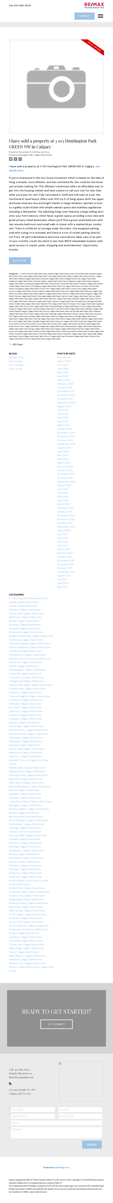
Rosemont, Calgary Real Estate (67, 321)
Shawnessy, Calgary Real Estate (26, 906)
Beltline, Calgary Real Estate (77, 276)
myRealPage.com (61, 1167)
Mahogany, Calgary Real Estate (25, 805)
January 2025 (64, 428)
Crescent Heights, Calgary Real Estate (46, 291)
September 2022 (66, 526)
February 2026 (65, 383)
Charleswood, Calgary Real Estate (36, 284)
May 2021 (62, 586)
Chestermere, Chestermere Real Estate (64, 284)
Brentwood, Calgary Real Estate (52, 279)
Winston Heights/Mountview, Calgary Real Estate (42, 339)
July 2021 (62, 579)
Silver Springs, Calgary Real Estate (37, 329)
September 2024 (66, 444)
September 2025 (66, 402)
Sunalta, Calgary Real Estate (24, 933)
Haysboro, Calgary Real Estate (64, 301)
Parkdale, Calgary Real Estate (39, 316)
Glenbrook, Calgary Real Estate (60, 299)
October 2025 (65, 398)
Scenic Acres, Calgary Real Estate (27, 326)
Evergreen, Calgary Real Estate (25, 718)
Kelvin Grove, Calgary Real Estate (36, 306)
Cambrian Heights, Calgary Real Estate (47, 281)
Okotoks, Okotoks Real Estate (83, 314)
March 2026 (63, 380)
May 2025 (62, 417)
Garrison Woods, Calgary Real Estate (29, 733)
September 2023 (66, 481)
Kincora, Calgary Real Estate (90, 306)
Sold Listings (15, 368)
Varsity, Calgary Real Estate (28, 336)
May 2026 (62, 372)
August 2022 (64, 530)
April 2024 (63, 459)
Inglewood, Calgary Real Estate (25, 779)
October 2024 (65, 440)
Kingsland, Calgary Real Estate (20, 309)
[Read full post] (56, 88)
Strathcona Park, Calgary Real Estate (47, 331)
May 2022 (62, 541)
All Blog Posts (16, 357)
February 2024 (65, 466)
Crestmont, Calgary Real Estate (72, 291)
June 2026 (63, 368)
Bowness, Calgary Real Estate (25, 624)
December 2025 (66, 391)
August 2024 (64, 447)
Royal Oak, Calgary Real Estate (90, 321)
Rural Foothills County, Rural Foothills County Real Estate (30, 324)
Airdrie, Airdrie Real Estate (79, 274)
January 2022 (64, 556)
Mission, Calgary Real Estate (54, 311)
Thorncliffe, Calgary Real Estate (50, 334)
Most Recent (64, 357)
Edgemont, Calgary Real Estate (49, 294)
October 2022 (65, 522)
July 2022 (62, 534)
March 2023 (63, 504)
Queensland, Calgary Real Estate (21, 319)
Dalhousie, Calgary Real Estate (25, 703)
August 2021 (64, 575)
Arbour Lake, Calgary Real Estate (30, 276)
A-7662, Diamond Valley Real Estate (33, 274)
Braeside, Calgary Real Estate (29, 279)
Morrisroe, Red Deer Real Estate (77, 311)
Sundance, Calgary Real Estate (26, 334)
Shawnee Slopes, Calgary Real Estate (78, 326)
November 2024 (66, 436)
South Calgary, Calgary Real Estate (63, 329)
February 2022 (65, 553)
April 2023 (62, 500)
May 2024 (62, 455)
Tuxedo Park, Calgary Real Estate (75, 334)
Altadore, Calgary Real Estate (25, 609)
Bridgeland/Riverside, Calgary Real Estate (80, 279)
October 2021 (64, 568)
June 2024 (63, 451)
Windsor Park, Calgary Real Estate (27, 963)
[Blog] (11, 1083)
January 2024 (64, 470)
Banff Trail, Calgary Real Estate (54, 276)
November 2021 (65, 564)
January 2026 (64, 387)
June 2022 (63, 537)
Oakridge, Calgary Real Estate (61, 314)
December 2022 (66, 515)
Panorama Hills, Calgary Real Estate (27, 835)
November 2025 (66, 395)
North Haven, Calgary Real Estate (36, 314)
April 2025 (62, 421)
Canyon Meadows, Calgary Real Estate (77, 281)
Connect (84, 15)
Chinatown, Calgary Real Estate (90, 284)
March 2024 (63, 462)
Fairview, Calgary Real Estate (25, 296)
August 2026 (64, 361)
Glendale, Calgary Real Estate (83, 299)
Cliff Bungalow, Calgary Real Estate (43, 286)
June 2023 (63, 492)
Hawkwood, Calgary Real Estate (40, 301)
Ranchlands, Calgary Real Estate (68, 319)
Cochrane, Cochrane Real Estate (26, 677)
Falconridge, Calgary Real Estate (49, 296)
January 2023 (64, 511)
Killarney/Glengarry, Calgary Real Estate (64, 306)
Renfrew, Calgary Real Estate (92, 319)
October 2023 (65, 477)
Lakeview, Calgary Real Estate (44, 309)
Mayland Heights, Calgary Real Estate (29, 311)
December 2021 (65, 560)
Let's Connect (56, 1024)
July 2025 (62, 410)
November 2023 (65, 474)
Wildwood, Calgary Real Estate (78, 336)
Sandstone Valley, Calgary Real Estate (29, 891)
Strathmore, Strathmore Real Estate (74, 331)
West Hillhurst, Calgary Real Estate (53, 336)
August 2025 (64, 406)
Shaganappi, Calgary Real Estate (52, 326)
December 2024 (66, 432)
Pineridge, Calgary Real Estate (85, 316)
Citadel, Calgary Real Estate (19, 286)
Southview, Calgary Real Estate (88, 329)
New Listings (15, 361)
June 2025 (63, 413)
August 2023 (64, 485)
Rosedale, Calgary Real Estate (44, 321)
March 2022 (63, 549)
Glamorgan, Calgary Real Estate (36, 299)
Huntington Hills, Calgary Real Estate (35, 155)
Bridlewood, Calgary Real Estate (20, 281)
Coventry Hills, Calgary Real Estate (84, 289)
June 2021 (62, 583)
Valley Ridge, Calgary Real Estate (26, 948)
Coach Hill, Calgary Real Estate (68, 286)
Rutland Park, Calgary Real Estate (64, 324)
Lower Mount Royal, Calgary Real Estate (70, 309)
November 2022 (65, 519)
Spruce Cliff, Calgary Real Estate (21, 331)
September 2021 (66, 571)
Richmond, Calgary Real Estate (20, 321)
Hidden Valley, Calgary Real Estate (27, 304)
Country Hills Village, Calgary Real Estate (55, 289)
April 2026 (62, 376)
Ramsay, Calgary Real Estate (44, 319)
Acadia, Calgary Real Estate (58, 274)
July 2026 (62, 364)
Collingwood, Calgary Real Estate (27, 289)
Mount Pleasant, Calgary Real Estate (28, 820)
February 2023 (65, 507)
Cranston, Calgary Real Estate (20, 291)
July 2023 (62, 489)
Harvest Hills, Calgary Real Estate (26, 748)
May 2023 (62, 496)
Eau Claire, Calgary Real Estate (26, 294)
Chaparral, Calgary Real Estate (25, 651)
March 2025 (63, 425)
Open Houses (16, 364)
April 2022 (62, 545)
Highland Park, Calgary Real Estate (54, 304)
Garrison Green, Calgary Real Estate (75, 296)
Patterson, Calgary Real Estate (62, 316)
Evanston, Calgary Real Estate (73, 294)
